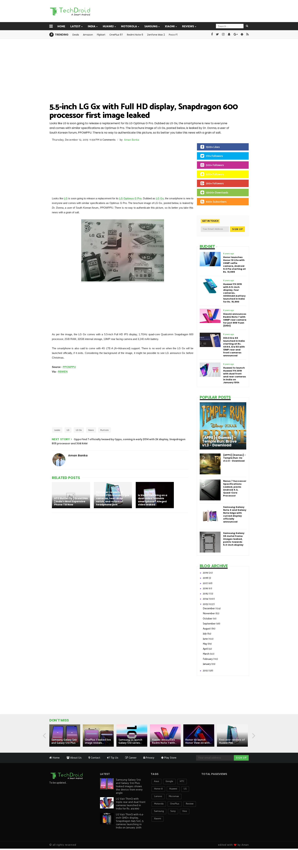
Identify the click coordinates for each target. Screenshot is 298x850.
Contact (95, 757)
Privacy (149, 757)
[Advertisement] (166, 11)
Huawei (108, 26)
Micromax (174, 796)
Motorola (129, 26)
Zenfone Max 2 (156, 34)
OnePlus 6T (116, 34)
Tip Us (114, 757)
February (208, 659)
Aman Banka (131, 140)
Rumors (104, 430)
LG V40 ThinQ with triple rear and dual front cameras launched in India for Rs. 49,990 (130, 804)
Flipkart (101, 34)
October (208, 619)
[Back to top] (289, 836)
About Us (75, 757)
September (209, 624)
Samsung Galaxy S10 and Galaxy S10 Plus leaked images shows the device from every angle (129, 786)
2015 (205, 594)
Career (132, 757)
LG (66, 198)
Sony (173, 811)
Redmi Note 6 (135, 34)
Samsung (150, 26)
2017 (205, 583)
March (206, 654)
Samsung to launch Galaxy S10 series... (130, 741)
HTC (182, 781)
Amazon (88, 34)
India (91, 26)
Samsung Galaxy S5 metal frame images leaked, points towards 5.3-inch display (233, 539)
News (91, 430)
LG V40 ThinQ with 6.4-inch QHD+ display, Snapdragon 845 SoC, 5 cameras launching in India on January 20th (130, 821)
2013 (205, 604)
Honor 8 (158, 789)
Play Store (169, 757)
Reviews (188, 26)
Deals (75, 34)
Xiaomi (170, 26)
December (209, 608)
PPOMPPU (69, 366)
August (207, 629)
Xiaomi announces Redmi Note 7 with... (164, 741)
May (205, 644)
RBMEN (63, 371)
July (205, 634)
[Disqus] (120, 560)
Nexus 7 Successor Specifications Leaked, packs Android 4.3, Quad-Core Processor (234, 488)
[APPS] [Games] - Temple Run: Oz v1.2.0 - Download (234, 457)
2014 (205, 599)
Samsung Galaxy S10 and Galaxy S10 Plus (64, 741)
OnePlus (174, 804)
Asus (156, 781)
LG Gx (160, 198)
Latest (75, 26)
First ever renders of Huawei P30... (232, 741)
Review (189, 804)
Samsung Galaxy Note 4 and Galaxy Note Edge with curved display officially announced (234, 514)
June (205, 639)
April (205, 649)
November (209, 613)
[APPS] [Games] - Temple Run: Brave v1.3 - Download (219, 441)
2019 (205, 573)
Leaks (57, 430)
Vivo (184, 811)
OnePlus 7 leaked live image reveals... (98, 741)
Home (61, 26)
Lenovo (158, 796)
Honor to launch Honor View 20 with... (198, 741)
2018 (205, 578)
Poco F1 (173, 34)
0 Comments (108, 140)
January (207, 664)
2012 (205, 670)
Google (169, 781)
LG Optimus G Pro (130, 198)
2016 (205, 588)
